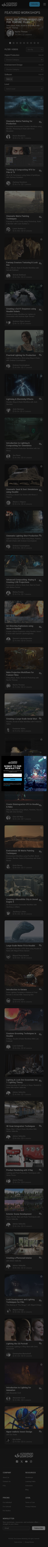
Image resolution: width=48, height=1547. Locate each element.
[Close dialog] (45, 757)
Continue (12, 779)
